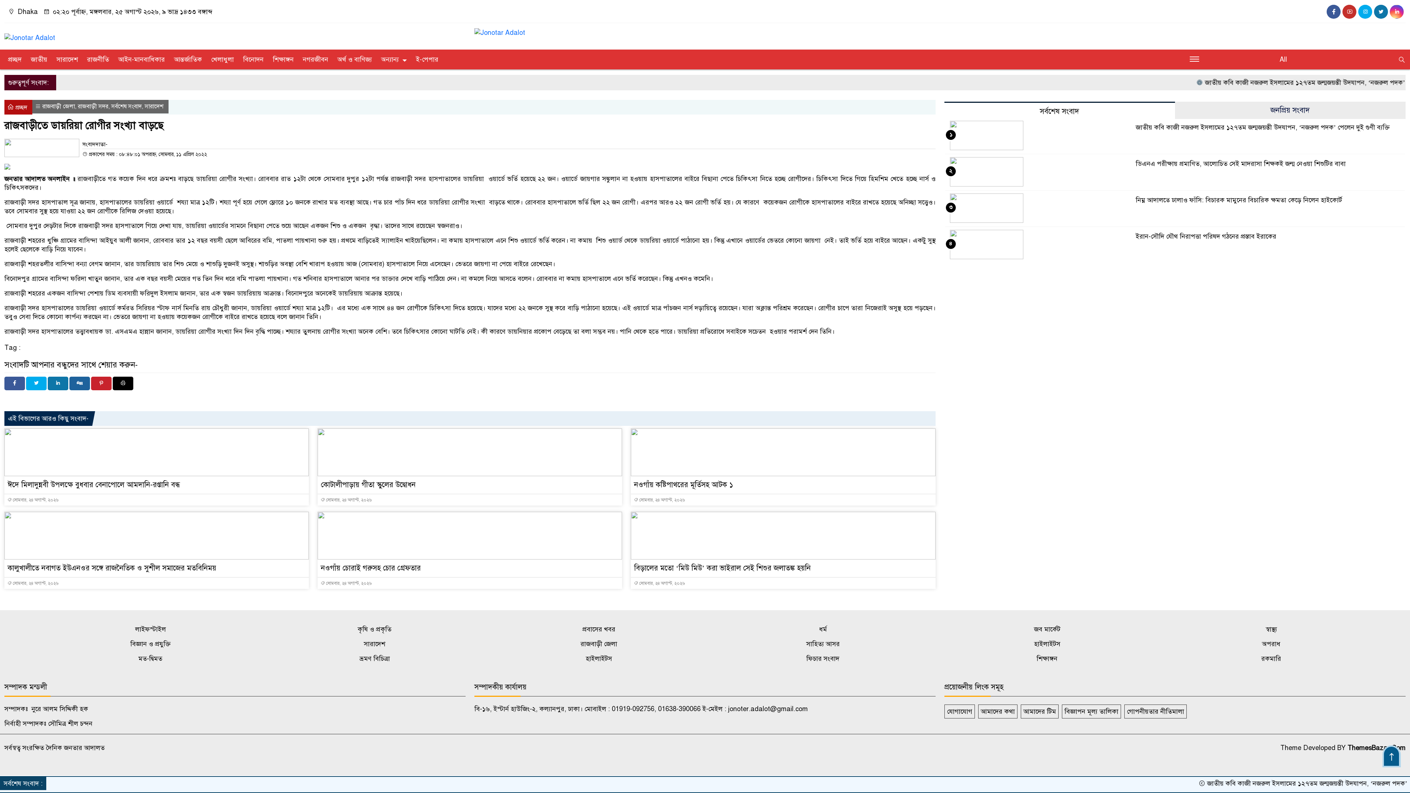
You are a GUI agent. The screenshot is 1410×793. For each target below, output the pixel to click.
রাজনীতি (98, 59)
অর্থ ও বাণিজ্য (354, 59)
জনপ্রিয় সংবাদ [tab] (1290, 110)
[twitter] (1381, 12)
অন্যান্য (390, 59)
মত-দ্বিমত (150, 659)
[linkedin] (1397, 12)
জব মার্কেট (1047, 629)
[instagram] (1365, 12)
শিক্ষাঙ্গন (283, 59)
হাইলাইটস (1047, 644)
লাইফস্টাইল (150, 629)
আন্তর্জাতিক (188, 59)
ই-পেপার (427, 59)
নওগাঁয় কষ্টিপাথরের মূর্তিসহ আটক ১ (683, 484)
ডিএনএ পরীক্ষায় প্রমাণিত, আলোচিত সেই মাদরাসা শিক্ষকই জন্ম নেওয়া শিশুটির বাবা (1241, 164)
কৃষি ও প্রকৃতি (374, 629)
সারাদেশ (67, 59)
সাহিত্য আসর (823, 644)
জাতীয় (39, 59)
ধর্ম (823, 629)
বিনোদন (253, 59)
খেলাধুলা (222, 59)
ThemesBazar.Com (1377, 748)
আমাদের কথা (998, 711)
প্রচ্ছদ (15, 59)
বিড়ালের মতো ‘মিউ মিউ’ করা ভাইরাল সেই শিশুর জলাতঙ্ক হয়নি (722, 568)
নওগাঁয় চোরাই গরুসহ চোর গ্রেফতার (371, 568)
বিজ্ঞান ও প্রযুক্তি (150, 644)
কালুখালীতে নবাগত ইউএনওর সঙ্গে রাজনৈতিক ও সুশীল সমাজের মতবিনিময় (112, 568)
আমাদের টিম (1039, 711)
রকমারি (1271, 659)
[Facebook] (14, 383)
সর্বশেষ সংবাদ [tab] (1059, 111)
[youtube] (1349, 12)
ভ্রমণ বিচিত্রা (374, 659)
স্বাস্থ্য (1271, 629)
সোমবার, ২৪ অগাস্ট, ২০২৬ (35, 500)
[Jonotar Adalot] (29, 34)
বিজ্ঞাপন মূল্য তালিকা (1091, 711)
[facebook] (1334, 12)
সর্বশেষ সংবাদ (126, 106)
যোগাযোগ (959, 711)
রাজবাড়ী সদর (93, 106)
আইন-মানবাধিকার (141, 59)
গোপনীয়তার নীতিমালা (1155, 711)
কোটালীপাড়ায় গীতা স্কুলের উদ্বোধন (368, 484)
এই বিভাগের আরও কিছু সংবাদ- (48, 418)
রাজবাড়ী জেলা (58, 106)
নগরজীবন (315, 59)
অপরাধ (1271, 644)
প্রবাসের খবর (598, 629)
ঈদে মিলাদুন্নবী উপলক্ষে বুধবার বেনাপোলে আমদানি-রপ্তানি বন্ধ (94, 484)
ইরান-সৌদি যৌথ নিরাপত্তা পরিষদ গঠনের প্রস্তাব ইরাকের (1206, 236)
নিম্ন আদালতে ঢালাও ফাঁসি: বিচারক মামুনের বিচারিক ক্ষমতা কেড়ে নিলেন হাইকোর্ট (1239, 200)
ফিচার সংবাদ (822, 659)
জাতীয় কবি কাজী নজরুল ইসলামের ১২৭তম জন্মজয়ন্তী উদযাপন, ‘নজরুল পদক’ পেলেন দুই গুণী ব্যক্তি (1263, 127)
